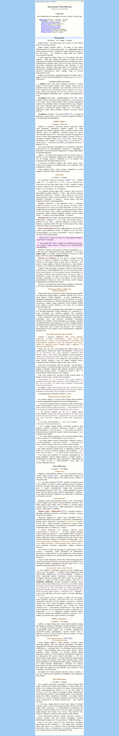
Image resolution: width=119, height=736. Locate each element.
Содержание (53, 1)
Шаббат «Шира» (45, 23)
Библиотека (48, 1)
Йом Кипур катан (45, 32)
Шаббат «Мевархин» (47, 30)
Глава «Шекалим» (46, 29)
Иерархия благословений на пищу (50, 28)
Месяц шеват (59, 38)
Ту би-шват (44, 25)
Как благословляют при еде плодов (51, 26)
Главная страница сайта (40, 1)
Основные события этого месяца (50, 22)
